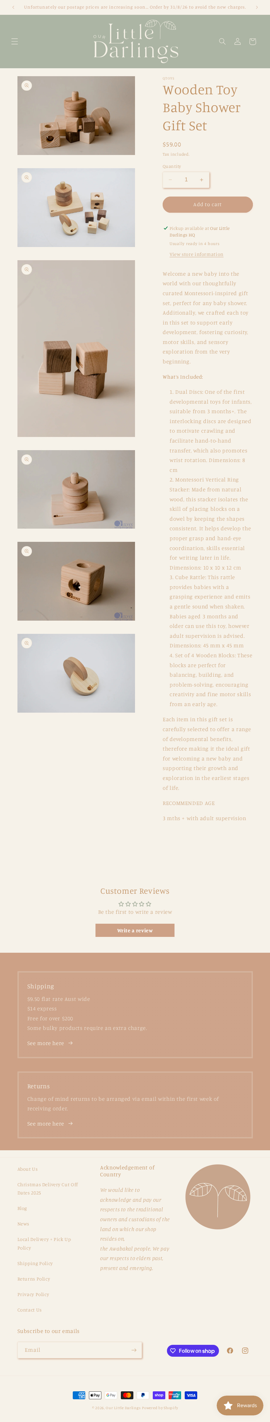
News (23, 1223)
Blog (22, 1208)
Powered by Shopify (160, 1408)
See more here (45, 1043)
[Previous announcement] (13, 7)
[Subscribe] (133, 1350)
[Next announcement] (257, 7)
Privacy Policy (33, 1294)
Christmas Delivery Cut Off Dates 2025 (47, 1189)
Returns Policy (33, 1279)
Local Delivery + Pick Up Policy (44, 1243)
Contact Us (29, 1310)
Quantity (172, 166)
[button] (14, 41)
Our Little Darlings (123, 1408)
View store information (197, 254)
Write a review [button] (135, 930)
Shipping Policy (35, 1263)
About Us (27, 1169)
